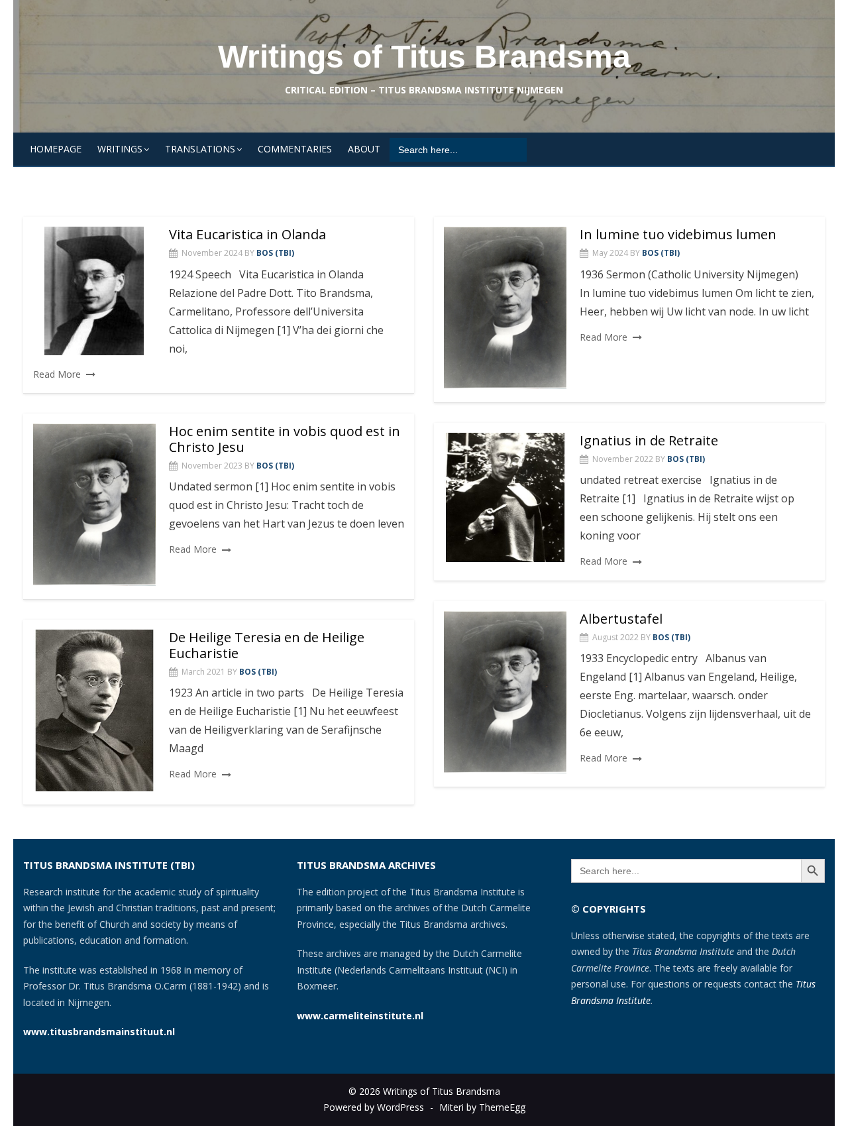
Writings (119, 148)
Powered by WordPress (373, 1107)
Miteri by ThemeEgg (482, 1107)
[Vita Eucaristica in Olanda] (94, 291)
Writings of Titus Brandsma (424, 56)
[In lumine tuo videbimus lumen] (505, 308)
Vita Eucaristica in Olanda (247, 234)
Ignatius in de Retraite (649, 440)
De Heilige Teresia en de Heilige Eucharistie (266, 645)
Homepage (55, 148)
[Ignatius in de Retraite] (505, 498)
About (364, 148)
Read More (57, 374)
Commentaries (295, 148)
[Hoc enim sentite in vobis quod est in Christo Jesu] (94, 504)
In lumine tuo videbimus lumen (678, 234)
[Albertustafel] (505, 692)
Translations (200, 148)
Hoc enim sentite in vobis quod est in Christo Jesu (284, 439)
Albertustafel (621, 619)
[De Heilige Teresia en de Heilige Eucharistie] (94, 710)
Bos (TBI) (275, 252)
